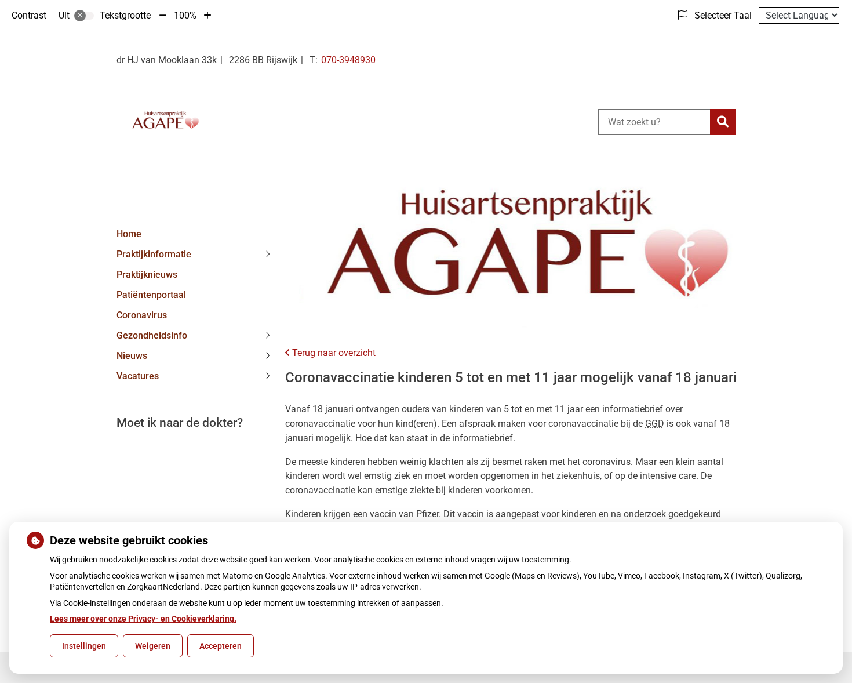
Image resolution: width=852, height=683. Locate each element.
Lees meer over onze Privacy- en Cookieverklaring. (143, 618)
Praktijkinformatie (153, 254)
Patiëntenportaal (151, 294)
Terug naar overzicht (333, 352)
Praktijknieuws (146, 274)
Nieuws (131, 355)
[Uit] (84, 16)
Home (128, 233)
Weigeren (152, 646)
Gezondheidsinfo (151, 335)
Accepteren (220, 646)
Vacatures (137, 376)
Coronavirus (141, 315)
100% (185, 15)
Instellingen (84, 646)
